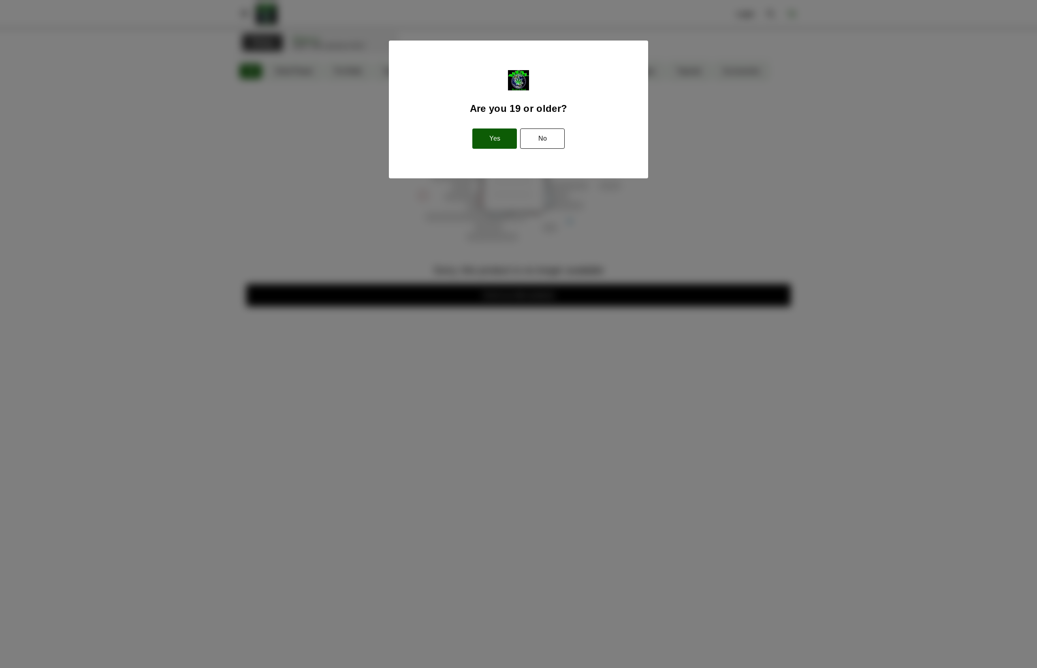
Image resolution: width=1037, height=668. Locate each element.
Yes (494, 138)
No (542, 138)
